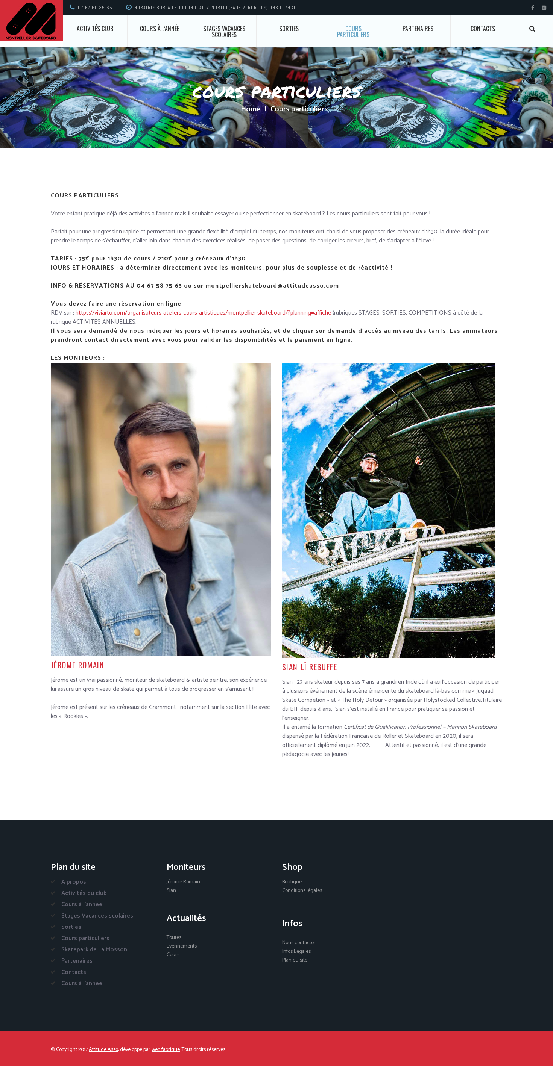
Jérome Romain (183, 882)
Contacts (483, 28)
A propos (73, 882)
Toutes (174, 937)
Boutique (292, 882)
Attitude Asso (103, 1049)
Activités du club (84, 893)
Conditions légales (302, 890)
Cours (173, 955)
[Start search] (532, 29)
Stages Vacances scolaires (224, 31)
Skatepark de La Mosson (94, 950)
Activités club (95, 28)
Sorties (289, 28)
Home (251, 109)
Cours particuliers (353, 31)
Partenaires (418, 28)
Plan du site (294, 960)
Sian (171, 890)
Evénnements (182, 946)
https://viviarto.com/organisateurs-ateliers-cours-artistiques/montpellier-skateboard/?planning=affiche (203, 313)
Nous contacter (299, 943)
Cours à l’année (159, 28)
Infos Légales (296, 951)
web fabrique (166, 1049)
